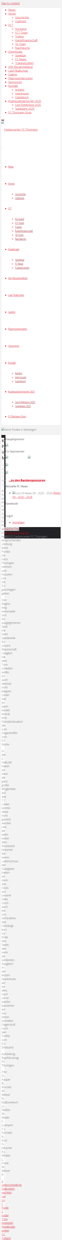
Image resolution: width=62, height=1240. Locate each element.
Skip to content (10, 3)
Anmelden (18, 522)
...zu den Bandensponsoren (27, 480)
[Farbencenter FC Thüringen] (19, 129)
